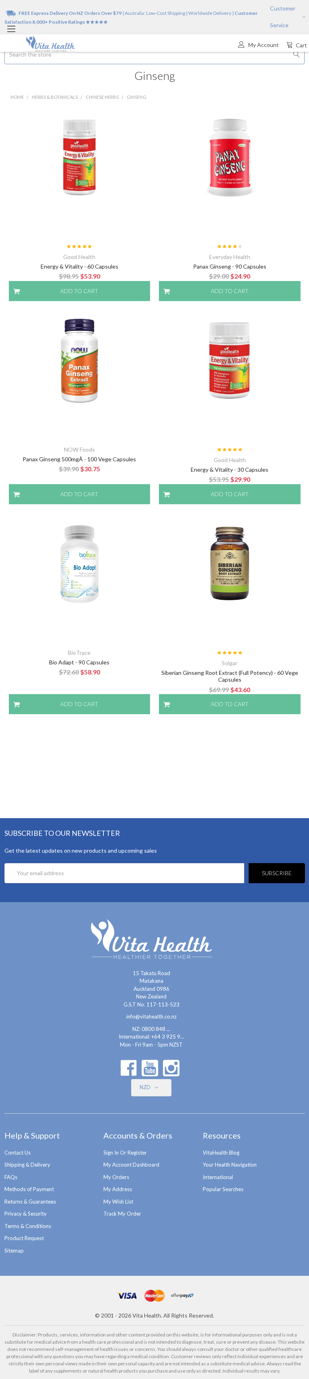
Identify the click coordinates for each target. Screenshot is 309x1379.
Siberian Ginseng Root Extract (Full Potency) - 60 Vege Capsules (229, 676)
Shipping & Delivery (27, 1164)
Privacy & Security (25, 1213)
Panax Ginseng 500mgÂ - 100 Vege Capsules (79, 459)
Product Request (24, 1238)
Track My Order (122, 1213)
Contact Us (17, 1152)
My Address (117, 1189)
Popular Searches (223, 1189)
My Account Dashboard (131, 1164)
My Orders (116, 1177)
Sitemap (14, 1250)
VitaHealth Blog (221, 1152)
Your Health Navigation (230, 1164)
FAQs (10, 1177)
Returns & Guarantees (30, 1201)
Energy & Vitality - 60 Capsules (79, 266)
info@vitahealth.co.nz (151, 1016)
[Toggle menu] (11, 29)
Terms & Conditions (27, 1226)
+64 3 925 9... (167, 1036)
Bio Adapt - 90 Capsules (79, 662)
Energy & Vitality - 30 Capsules (229, 469)
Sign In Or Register (125, 1152)
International (218, 1177)
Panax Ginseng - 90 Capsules (229, 266)
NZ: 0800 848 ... (151, 1029)
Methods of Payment (29, 1189)
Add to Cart (79, 290)
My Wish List (118, 1201)
